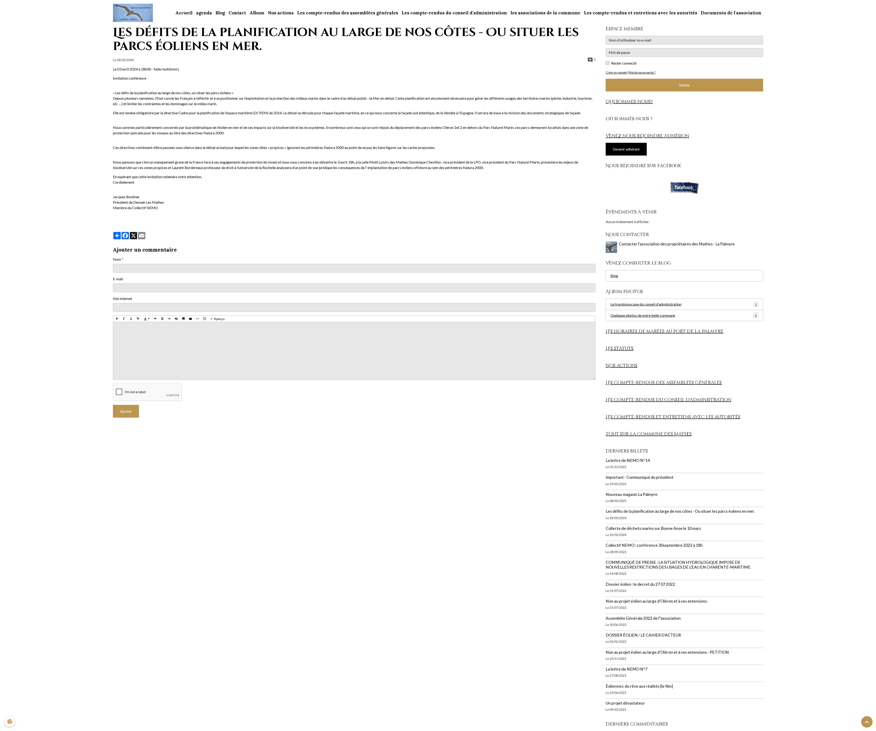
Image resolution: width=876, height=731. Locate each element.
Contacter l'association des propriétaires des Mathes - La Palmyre (677, 244)
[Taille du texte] (138, 319)
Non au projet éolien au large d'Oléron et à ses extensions (656, 601)
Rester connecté (623, 63)
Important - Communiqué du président (639, 477)
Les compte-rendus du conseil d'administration (454, 13)
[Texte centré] (162, 319)
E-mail (118, 279)
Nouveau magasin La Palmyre (631, 494)
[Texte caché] (176, 319)
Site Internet (122, 298)
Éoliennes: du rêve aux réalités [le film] (639, 686)
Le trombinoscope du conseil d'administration (683, 304)
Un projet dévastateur (625, 703)
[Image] (183, 319)
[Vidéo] (190, 319)
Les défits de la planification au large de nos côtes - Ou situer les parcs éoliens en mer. (680, 511)
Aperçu (218, 319)
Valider (684, 85)
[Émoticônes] (204, 319)
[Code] (197, 319)
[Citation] (155, 319)
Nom (117, 259)
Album (257, 13)
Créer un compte (616, 72)
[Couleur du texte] (147, 319)
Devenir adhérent (626, 149)
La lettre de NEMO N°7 (626, 669)
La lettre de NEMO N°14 (628, 460)
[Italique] (124, 319)
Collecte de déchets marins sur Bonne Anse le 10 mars (653, 528)
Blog (220, 13)
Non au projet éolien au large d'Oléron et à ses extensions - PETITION (667, 652)
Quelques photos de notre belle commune (683, 315)
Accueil (184, 13)
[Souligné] (131, 319)
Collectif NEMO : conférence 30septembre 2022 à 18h (654, 545)
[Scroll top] (867, 722)
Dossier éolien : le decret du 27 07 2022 (640, 584)
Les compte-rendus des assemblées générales (347, 13)
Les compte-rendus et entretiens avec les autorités (640, 13)
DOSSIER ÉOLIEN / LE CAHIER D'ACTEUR (643, 635)
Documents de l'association (731, 13)
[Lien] (169, 319)
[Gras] (116, 319)
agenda (204, 13)
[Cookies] (10, 721)
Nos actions (281, 13)
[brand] (134, 13)
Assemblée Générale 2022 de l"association (643, 618)
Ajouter (126, 411)
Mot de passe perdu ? (642, 72)
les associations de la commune (545, 13)
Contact (237, 13)
